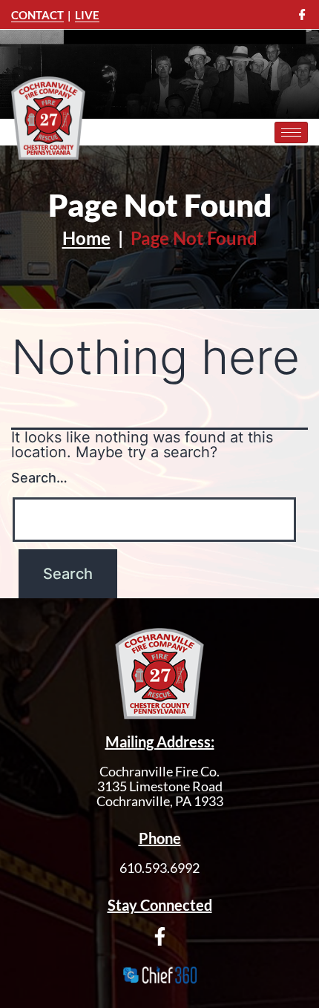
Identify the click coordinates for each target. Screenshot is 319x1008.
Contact (37, 15)
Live (87, 15)
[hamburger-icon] (291, 132)
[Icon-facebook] (302, 14)
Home (86, 238)
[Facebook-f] (160, 936)
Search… (39, 477)
